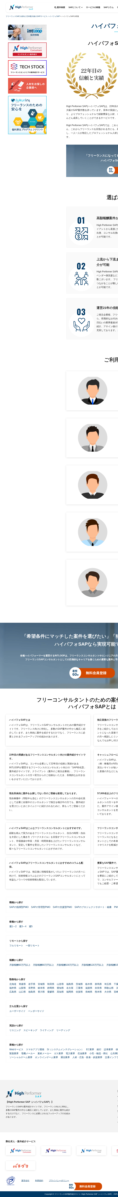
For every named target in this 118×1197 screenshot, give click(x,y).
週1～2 (13, 926)
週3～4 (22, 926)
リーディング (63, 1030)
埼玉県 (107, 984)
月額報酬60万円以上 (19, 965)
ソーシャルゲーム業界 (20, 1057)
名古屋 (69, 988)
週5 (31, 926)
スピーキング (30, 1030)
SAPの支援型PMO (62, 907)
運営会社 (25, 1180)
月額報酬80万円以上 (43, 965)
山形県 (60, 984)
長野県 (31, 988)
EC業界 (90, 1049)
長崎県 (88, 992)
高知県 (60, 992)
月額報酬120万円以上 (92, 965)
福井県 (12, 988)
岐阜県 (41, 988)
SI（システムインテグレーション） (65, 1049)
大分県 (107, 992)
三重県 (79, 988)
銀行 (99, 1049)
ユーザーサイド (17, 1011)
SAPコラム (109, 7)
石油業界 (82, 1053)
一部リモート (33, 945)
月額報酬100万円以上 (68, 965)
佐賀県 (79, 992)
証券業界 (108, 1049)
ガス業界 (58, 1053)
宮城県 (41, 984)
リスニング (15, 1030)
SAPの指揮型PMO (18, 907)
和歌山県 (109, 988)
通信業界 (65, 1057)
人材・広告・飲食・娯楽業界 (87, 1057)
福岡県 (69, 992)
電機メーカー (28, 1053)
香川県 (41, 992)
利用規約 (39, 1180)
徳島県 (31, 992)
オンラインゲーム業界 (46, 1057)
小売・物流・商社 (98, 1053)
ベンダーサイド (36, 1011)
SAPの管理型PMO (40, 907)
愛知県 (60, 988)
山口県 (22, 992)
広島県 (12, 992)
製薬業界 (14, 1053)
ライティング (47, 1030)
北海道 (12, 984)
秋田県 (50, 984)
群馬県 (98, 984)
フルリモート (16, 945)
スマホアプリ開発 (35, 1049)
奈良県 (98, 988)
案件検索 (61, 7)
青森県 (22, 984)
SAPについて (74, 7)
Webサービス (16, 1049)
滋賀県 (88, 988)
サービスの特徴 (93, 7)
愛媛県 (50, 992)
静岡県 (50, 988)
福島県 (69, 984)
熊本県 (98, 992)
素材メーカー (44, 1053)
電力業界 (70, 1053)
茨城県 (79, 984)
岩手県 (31, 984)
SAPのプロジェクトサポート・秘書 (93, 907)
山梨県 (22, 988)
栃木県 (88, 984)
